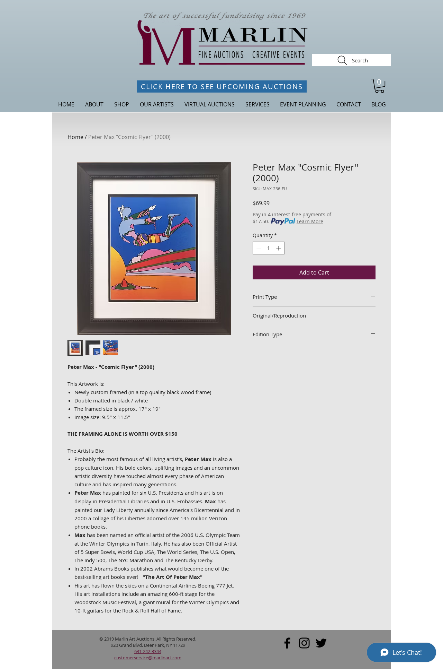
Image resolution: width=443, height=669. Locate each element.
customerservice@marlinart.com (147, 657)
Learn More (310, 221)
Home (75, 137)
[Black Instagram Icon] (304, 643)
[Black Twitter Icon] (321, 643)
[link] (379, 86)
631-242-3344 (147, 651)
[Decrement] (258, 248)
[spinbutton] (268, 248)
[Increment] (279, 248)
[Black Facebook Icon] (287, 643)
